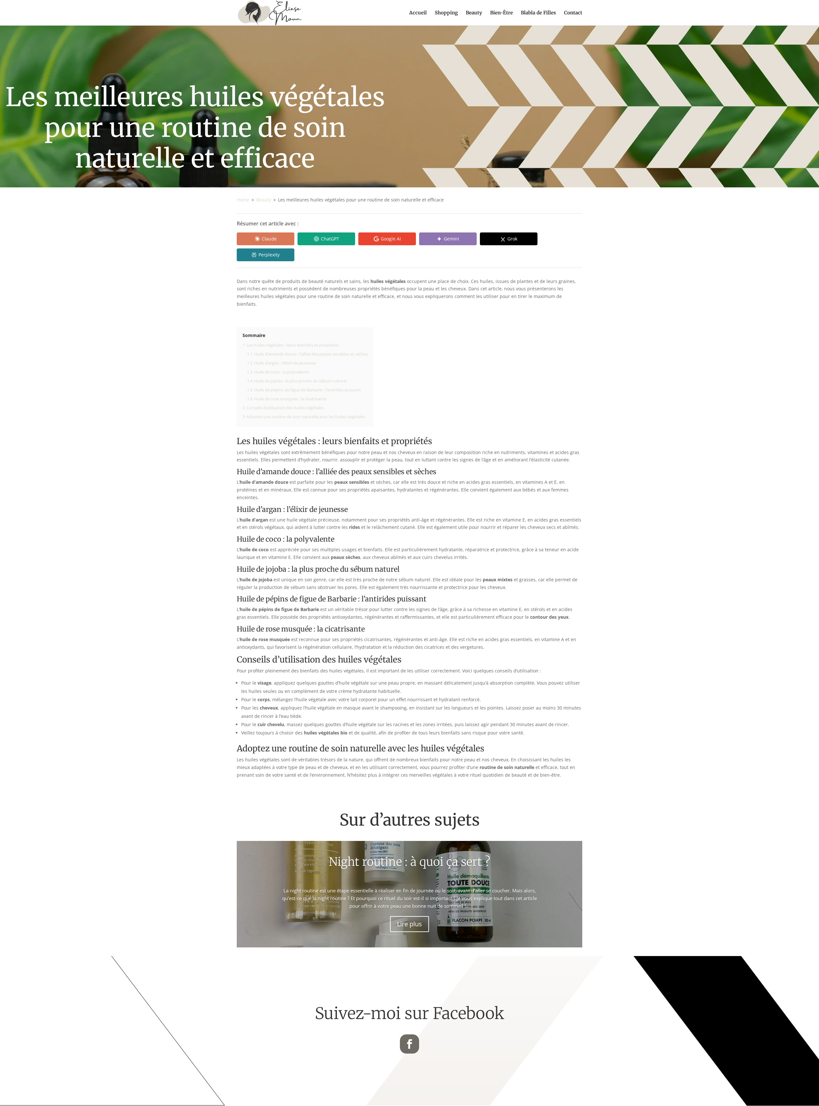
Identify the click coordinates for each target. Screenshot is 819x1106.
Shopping (446, 13)
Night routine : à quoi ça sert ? (409, 862)
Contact (573, 13)
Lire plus (409, 924)
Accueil (418, 13)
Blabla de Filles (538, 13)
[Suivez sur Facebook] (409, 1044)
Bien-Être (501, 13)
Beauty (474, 13)
